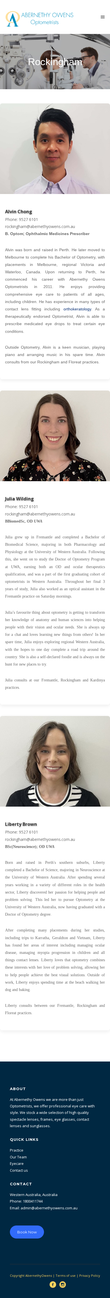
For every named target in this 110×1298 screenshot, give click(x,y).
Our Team (18, 1157)
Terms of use (66, 1275)
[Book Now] (27, 1220)
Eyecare (17, 1163)
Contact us (19, 1170)
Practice (16, 1150)
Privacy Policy (89, 1275)
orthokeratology (77, 309)
